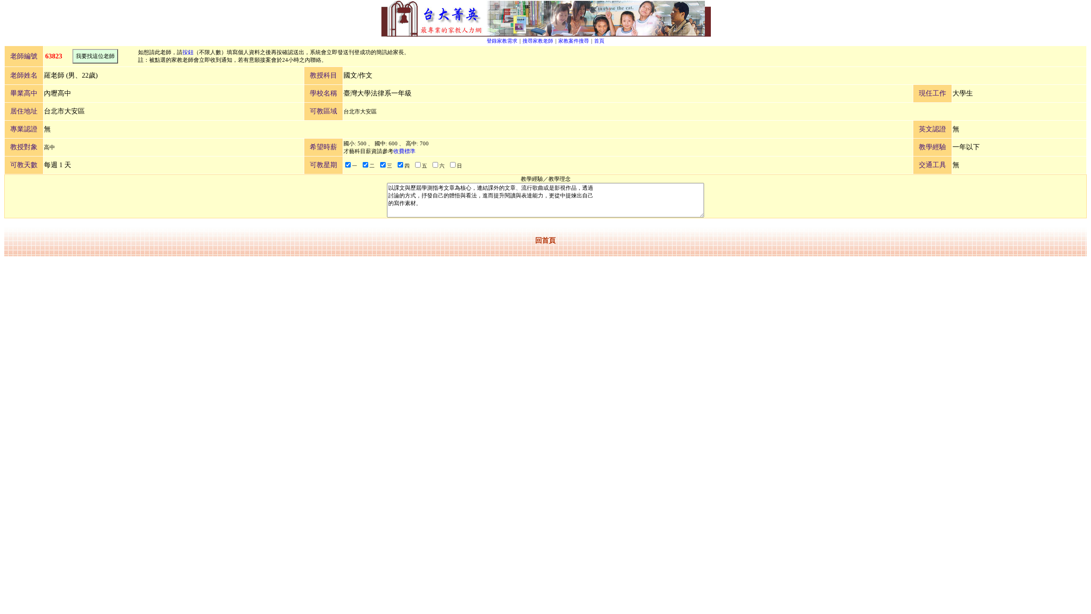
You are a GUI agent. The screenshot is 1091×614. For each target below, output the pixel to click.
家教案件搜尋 (573, 41)
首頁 (599, 41)
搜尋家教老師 (537, 41)
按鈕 (187, 52)
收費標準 (404, 151)
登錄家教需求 (502, 41)
